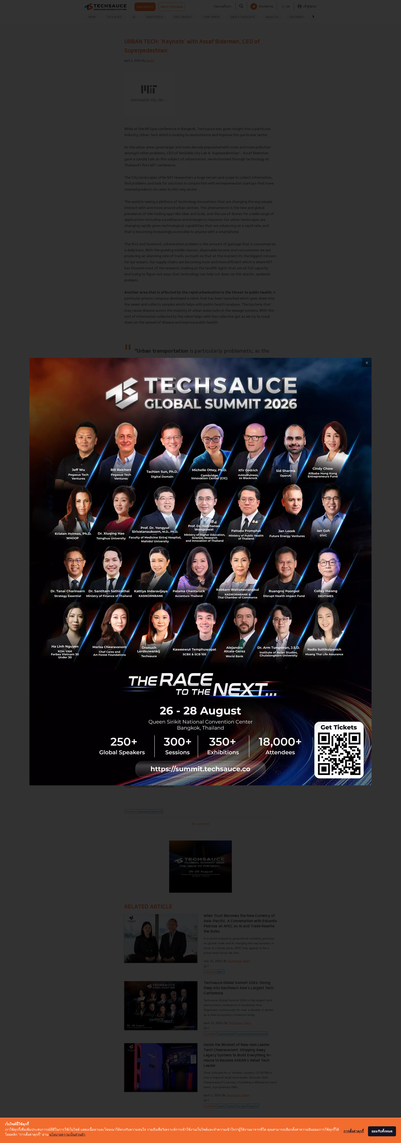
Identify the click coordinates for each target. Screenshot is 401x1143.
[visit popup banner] (200, 571)
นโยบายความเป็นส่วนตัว (67, 1134)
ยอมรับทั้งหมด (382, 1131)
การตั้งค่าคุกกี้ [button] (354, 1131)
